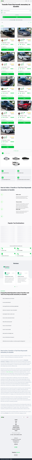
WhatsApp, (13, 432)
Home (1, 2)
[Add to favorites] (13, 29)
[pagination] (9, 153)
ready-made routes (9, 371)
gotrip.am (16, 444)
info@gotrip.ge (16, 442)
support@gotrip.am (16, 440)
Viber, (16, 432)
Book (8, 49)
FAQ (16, 422)
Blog (16, 424)
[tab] (16, 298)
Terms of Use (16, 454)
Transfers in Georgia (16, 427)
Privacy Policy (16, 455)
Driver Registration (16, 425)
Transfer (4, 2)
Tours (16, 421)
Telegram (18, 432)
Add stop (17, 14)
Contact (16, 430)
